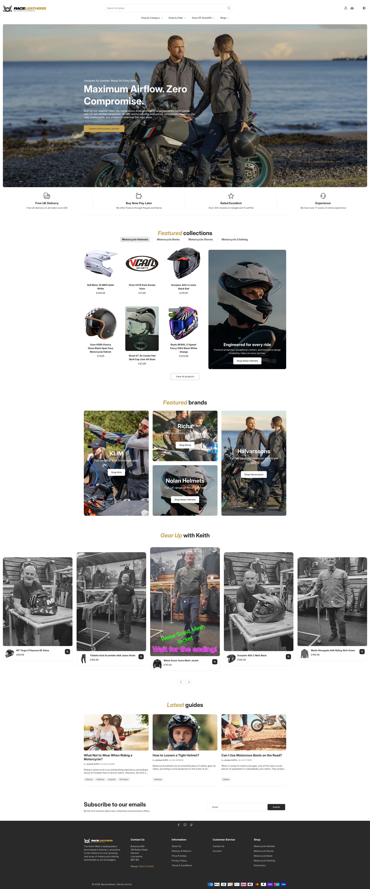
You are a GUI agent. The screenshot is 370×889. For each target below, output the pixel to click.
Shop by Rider (176, 17)
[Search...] (229, 8)
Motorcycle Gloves (264, 851)
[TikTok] (191, 825)
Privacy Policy (179, 860)
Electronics (260, 865)
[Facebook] (178, 825)
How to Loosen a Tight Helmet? (176, 755)
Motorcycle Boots (263, 856)
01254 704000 (146, 866)
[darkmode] (362, 8)
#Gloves (89, 779)
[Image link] (116, 463)
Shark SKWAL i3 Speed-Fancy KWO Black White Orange (183, 348)
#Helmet (100, 779)
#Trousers (124, 779)
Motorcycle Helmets (264, 846)
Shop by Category (150, 17)
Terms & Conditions (182, 865)
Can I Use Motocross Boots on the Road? (251, 755)
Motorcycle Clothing (264, 860)
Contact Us (218, 846)
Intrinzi (128, 884)
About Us (176, 846)
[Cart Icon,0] (352, 8)
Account (217, 851)
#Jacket (111, 779)
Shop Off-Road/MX (202, 17)
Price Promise (179, 856)
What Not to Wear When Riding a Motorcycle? (108, 757)
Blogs (223, 17)
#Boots (226, 779)
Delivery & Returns (181, 851)
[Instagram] (185, 825)
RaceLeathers (108, 884)
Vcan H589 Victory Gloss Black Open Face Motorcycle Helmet (100, 348)
